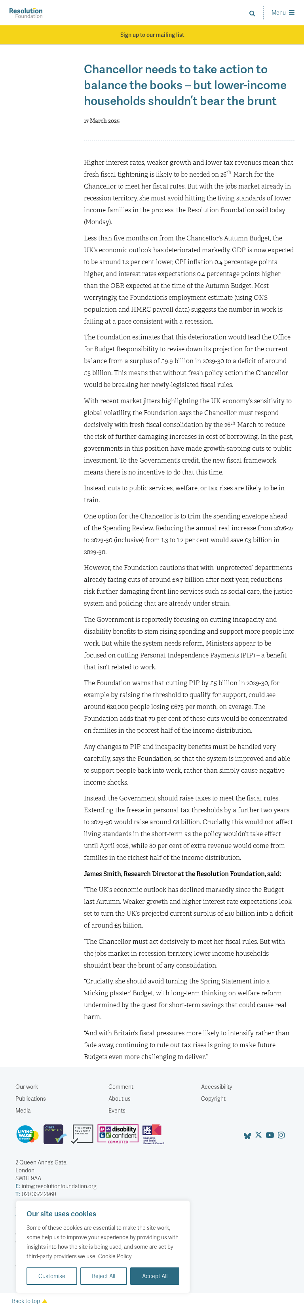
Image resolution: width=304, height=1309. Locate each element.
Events (116, 1110)
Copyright (213, 1098)
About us (119, 1098)
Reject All (103, 1276)
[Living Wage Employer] (29, 1137)
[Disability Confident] (119, 1137)
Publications (30, 1098)
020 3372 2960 (35, 1194)
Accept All (154, 1276)
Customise (51, 1276)
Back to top (26, 1301)
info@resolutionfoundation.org (56, 1186)
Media (22, 1110)
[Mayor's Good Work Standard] (84, 1137)
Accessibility (216, 1086)
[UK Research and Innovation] (155, 1137)
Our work (26, 1086)
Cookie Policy (115, 1256)
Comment (120, 1086)
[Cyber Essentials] (57, 1137)
